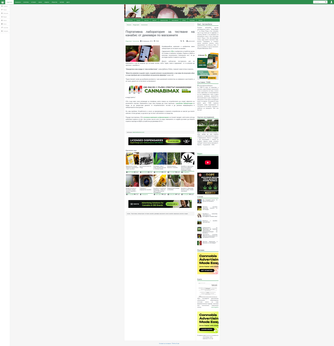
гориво (138, 20)
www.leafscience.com (138, 132)
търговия (192, 20)
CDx (172, 51)
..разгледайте (214, 307)
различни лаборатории (184, 103)
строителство (164, 20)
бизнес (200, 20)
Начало (129, 25)
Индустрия (136, 25)
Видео (199, 153)
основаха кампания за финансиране (156, 117)
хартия (154, 20)
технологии (129, 20)
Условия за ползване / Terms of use (169, 343)
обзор (184, 20)
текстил (146, 20)
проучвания (175, 20)
